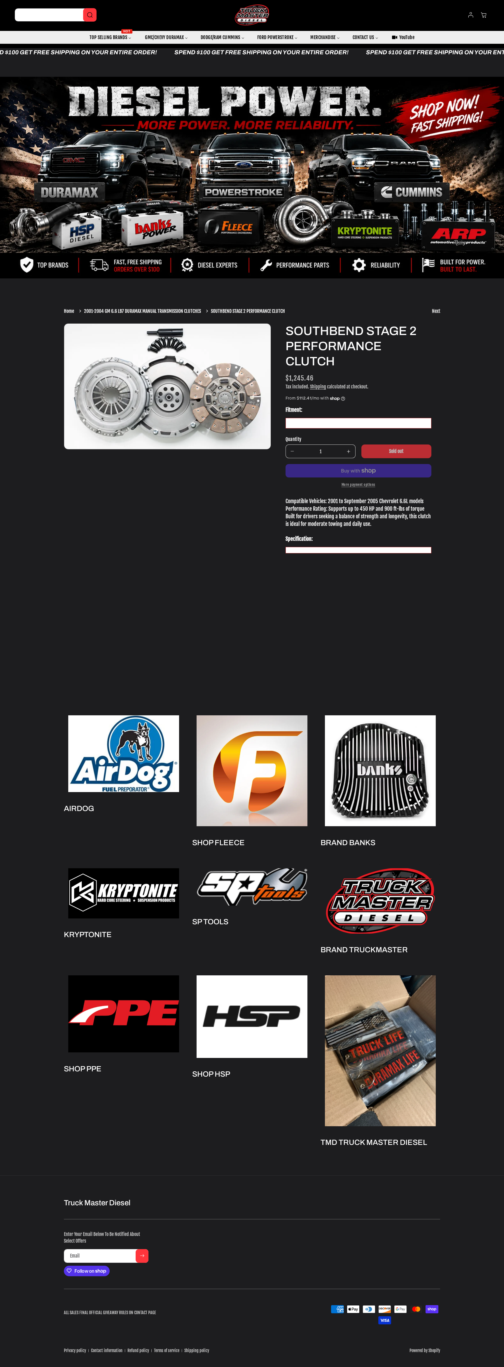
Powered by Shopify (425, 1350)
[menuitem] (111, 37)
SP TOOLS (210, 922)
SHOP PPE (83, 1069)
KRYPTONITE (88, 934)
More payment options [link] (358, 484)
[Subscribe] (142, 1256)
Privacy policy (75, 1350)
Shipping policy (196, 1350)
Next (436, 311)
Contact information (107, 1350)
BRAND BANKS (348, 842)
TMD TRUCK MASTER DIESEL (374, 1142)
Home (69, 311)
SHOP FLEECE (218, 842)
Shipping (318, 387)
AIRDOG (79, 808)
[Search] (90, 15)
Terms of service (166, 1350)
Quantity (294, 439)
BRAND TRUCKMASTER (364, 950)
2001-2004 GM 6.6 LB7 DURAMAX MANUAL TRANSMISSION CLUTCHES (142, 311)
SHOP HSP (211, 1074)
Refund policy (138, 1350)
